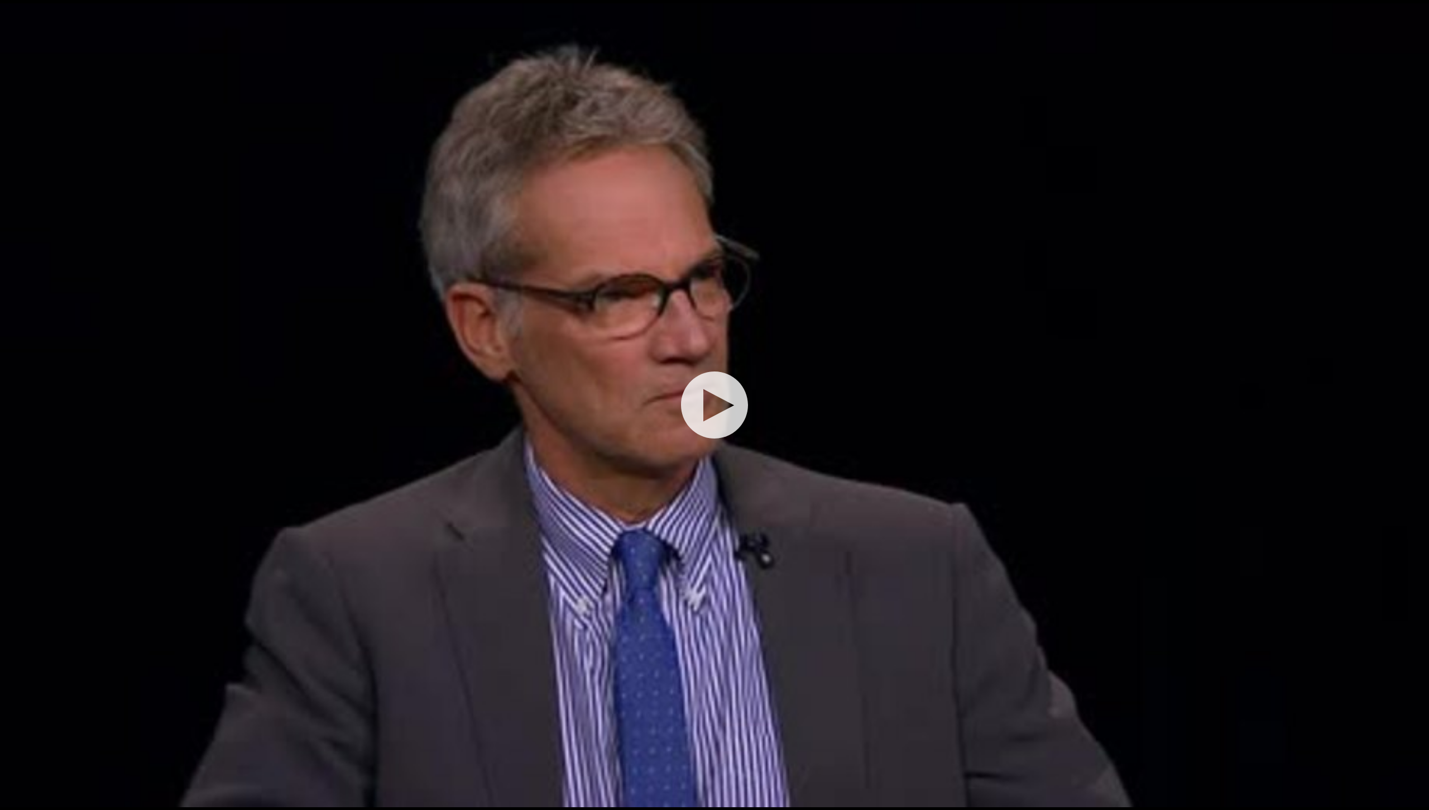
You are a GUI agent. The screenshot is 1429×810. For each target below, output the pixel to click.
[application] (714, 405)
